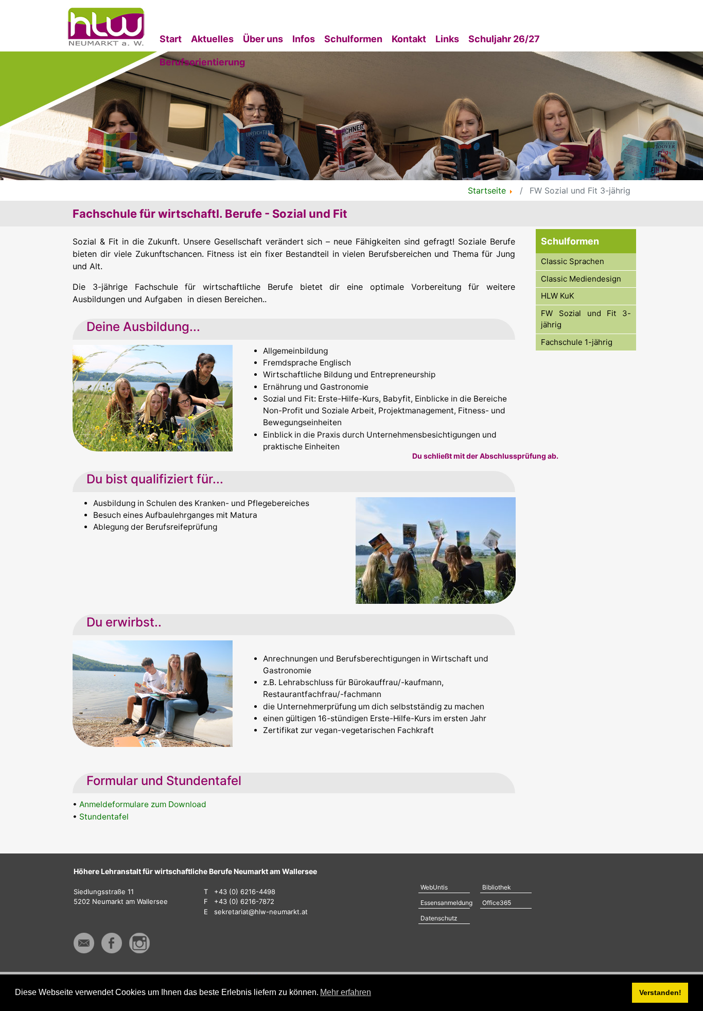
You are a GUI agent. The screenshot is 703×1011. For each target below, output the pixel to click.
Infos (303, 38)
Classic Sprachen (572, 261)
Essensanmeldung (445, 903)
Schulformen (353, 38)
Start (171, 38)
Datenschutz (439, 918)
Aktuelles (212, 38)
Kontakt (409, 38)
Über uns (263, 38)
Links (447, 38)
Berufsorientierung (202, 62)
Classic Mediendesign (581, 279)
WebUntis (434, 887)
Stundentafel (104, 817)
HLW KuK (557, 296)
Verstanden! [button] (660, 992)
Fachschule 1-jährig (576, 342)
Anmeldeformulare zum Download (142, 804)
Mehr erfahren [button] (345, 992)
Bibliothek (496, 887)
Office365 (496, 903)
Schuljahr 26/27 (504, 38)
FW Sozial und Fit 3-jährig (586, 319)
